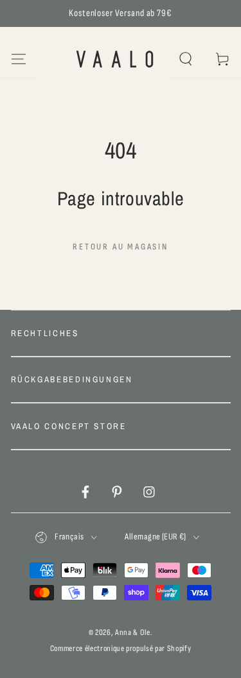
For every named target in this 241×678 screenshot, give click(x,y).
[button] (186, 59)
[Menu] (18, 59)
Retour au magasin (120, 246)
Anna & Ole (132, 632)
